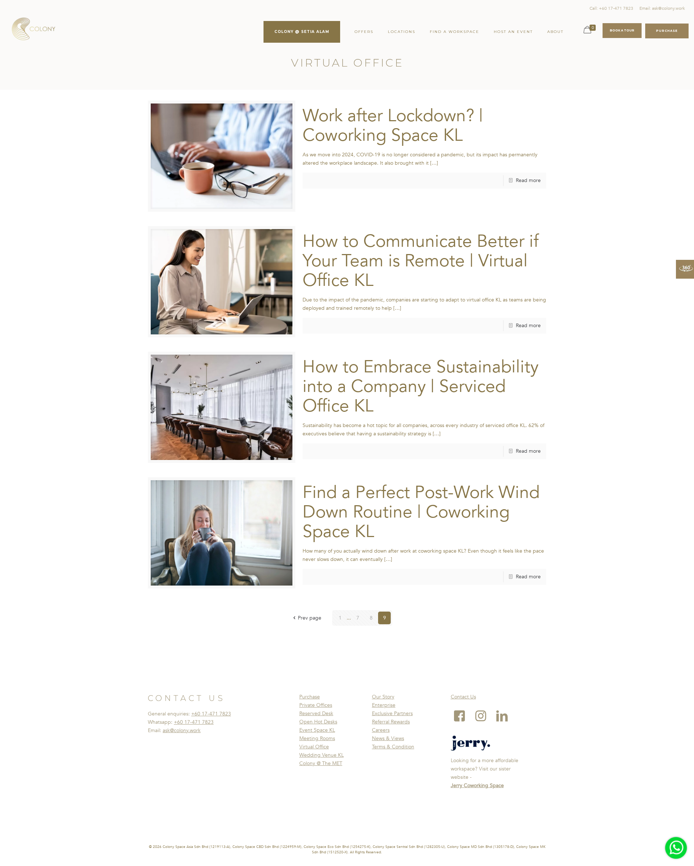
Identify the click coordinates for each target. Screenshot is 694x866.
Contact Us (463, 696)
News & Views (388, 738)
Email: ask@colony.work (662, 8)
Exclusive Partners (392, 713)
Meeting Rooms (317, 738)
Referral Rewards (391, 721)
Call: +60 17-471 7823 (611, 8)
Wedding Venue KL (321, 755)
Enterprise (383, 705)
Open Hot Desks (318, 721)
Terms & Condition (393, 746)
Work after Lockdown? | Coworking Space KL (393, 125)
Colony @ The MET (320, 763)
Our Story (383, 696)
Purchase (309, 696)
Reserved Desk (316, 713)
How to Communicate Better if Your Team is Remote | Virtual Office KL (421, 260)
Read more (528, 180)
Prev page (309, 617)
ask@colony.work (182, 730)
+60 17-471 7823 (211, 713)
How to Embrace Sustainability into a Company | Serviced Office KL (421, 386)
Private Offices (315, 705)
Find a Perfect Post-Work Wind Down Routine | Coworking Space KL (421, 512)
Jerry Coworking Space (477, 785)
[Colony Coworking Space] (33, 29)
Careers (381, 730)
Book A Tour (622, 30)
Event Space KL (317, 730)
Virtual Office (314, 746)
